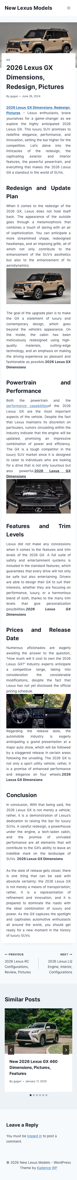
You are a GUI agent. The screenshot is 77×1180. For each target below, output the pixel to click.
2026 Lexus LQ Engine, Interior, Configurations (60, 963)
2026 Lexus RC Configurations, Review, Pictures (18, 963)
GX (8, 59)
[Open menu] (68, 8)
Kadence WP (47, 1168)
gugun (14, 96)
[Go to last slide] (11, 1050)
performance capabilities (27, 406)
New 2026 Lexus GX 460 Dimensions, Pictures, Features (33, 1067)
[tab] (31, 1095)
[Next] (66, 1050)
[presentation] (38, 1031)
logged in (34, 1136)
